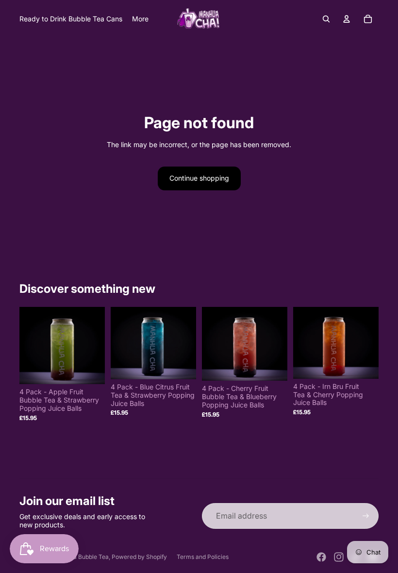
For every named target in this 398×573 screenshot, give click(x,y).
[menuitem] (140, 18)
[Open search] (326, 19)
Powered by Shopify (139, 556)
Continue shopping (199, 178)
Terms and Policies (203, 556)
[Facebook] (321, 557)
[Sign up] (365, 515)
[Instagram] (339, 557)
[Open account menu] (346, 19)
